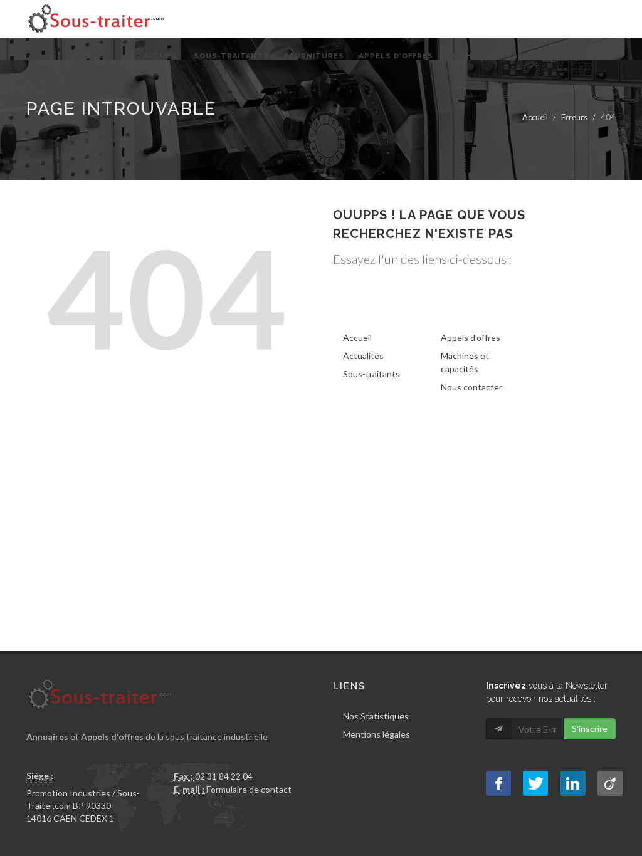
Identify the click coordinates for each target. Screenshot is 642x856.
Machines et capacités (465, 362)
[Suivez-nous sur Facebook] (498, 783)
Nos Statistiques (376, 716)
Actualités (363, 355)
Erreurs (574, 117)
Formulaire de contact (249, 789)
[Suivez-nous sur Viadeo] (610, 783)
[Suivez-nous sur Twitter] (535, 783)
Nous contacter (471, 387)
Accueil (535, 117)
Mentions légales (376, 734)
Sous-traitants (371, 373)
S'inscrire (590, 728)
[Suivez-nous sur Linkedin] (573, 783)
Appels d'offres (470, 337)
